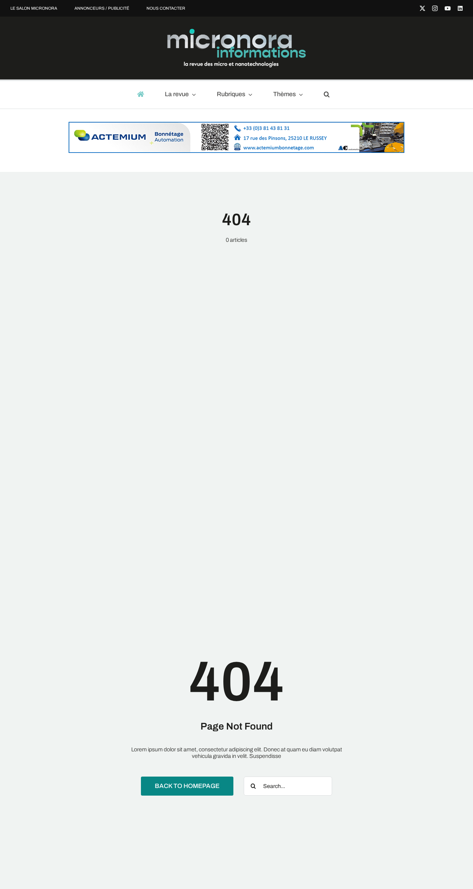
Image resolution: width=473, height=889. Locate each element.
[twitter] (422, 8)
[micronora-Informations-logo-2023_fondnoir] (236, 31)
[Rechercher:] (288, 786)
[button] (330, 95)
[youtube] (448, 8)
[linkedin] (460, 8)
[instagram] (435, 8)
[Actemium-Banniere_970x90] (236, 125)
